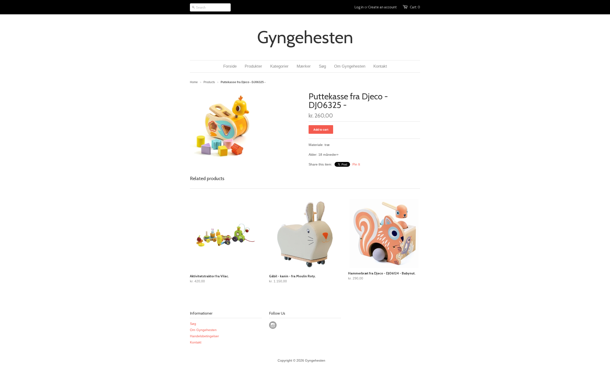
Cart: (415, 7)
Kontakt (195, 342)
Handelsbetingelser (204, 336)
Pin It (356, 164)
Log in (359, 7)
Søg (193, 324)
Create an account (382, 7)
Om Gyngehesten (203, 330)
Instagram (273, 325)
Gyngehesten (305, 37)
